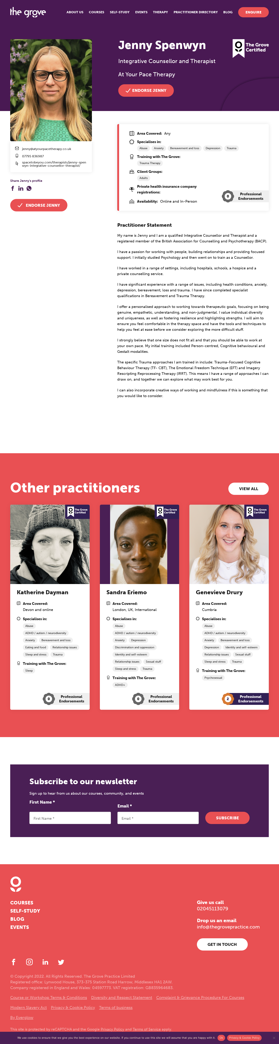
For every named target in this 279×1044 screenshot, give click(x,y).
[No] (274, 1038)
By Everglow (21, 1017)
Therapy (160, 12)
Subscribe (227, 817)
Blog (227, 12)
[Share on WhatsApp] (29, 188)
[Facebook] (13, 962)
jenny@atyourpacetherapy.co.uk (46, 149)
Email (124, 806)
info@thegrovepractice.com (228, 927)
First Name (42, 802)
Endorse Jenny (43, 205)
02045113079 (212, 909)
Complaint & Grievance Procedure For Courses (200, 997)
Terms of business (116, 1007)
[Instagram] (29, 962)
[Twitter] (61, 962)
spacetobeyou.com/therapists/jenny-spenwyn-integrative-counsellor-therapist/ (54, 164)
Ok (221, 1037)
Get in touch (222, 944)
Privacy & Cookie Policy (73, 1007)
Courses (96, 12)
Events (141, 12)
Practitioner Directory (196, 12)
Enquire (253, 12)
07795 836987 (33, 156)
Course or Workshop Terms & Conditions (48, 997)
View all (248, 488)
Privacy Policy (112, 1029)
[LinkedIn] (45, 962)
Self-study (119, 12)
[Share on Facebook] (12, 188)
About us (75, 12)
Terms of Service (147, 1029)
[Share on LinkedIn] (20, 188)
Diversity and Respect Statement (121, 997)
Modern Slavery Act (28, 1007)
